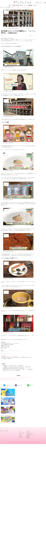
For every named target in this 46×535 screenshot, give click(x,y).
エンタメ (25, 5)
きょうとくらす (2, 7)
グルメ (10, 5)
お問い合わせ (28, 436)
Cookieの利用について (30, 434)
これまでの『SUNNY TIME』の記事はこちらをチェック (14, 350)
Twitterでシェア (8, 385)
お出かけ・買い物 (15, 5)
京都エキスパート (23, 28)
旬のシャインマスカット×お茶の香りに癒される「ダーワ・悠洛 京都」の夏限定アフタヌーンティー (17, 377)
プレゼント (35, 5)
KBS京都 (30, 5)
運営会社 (28, 435)
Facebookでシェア (19, 385)
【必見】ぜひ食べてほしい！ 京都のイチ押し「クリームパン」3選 (12, 378)
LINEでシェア (31, 385)
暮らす (21, 5)
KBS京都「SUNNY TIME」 (15, 28)
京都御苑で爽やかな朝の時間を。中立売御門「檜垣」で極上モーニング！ (13, 379)
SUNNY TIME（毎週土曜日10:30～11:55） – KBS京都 (15, 356)
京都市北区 (28, 28)
